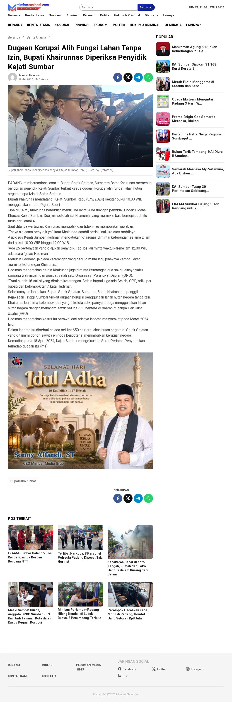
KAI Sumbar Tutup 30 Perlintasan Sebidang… (190, 189)
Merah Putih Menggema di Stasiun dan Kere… (193, 84)
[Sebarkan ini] (117, 77)
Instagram (197, 669)
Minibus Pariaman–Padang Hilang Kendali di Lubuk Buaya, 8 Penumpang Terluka (79, 614)
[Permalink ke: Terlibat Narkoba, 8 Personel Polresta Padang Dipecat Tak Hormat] (80, 537)
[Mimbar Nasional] (29, 7)
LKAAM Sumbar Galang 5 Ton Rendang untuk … (195, 206)
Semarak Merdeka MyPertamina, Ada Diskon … (198, 171)
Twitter (161, 669)
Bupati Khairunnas (23, 481)
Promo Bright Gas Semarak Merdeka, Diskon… (193, 119)
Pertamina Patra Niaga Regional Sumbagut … (197, 136)
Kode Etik (49, 676)
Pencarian (146, 7)
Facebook (129, 669)
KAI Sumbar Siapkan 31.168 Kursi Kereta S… (194, 66)
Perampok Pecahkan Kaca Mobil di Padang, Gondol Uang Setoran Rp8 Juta (127, 614)
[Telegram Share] (138, 77)
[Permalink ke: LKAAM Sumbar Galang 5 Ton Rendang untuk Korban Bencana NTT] (30, 537)
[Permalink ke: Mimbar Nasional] (12, 77)
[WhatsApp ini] (148, 77)
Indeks (47, 665)
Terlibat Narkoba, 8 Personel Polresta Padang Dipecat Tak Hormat (80, 557)
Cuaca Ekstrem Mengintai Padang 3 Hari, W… (192, 101)
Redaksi (14, 665)
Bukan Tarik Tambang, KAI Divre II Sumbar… (197, 154)
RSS (125, 676)
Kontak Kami (18, 676)
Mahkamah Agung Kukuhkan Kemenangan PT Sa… (194, 49)
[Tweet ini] (128, 77)
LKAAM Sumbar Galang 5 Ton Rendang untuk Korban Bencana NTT (30, 557)
